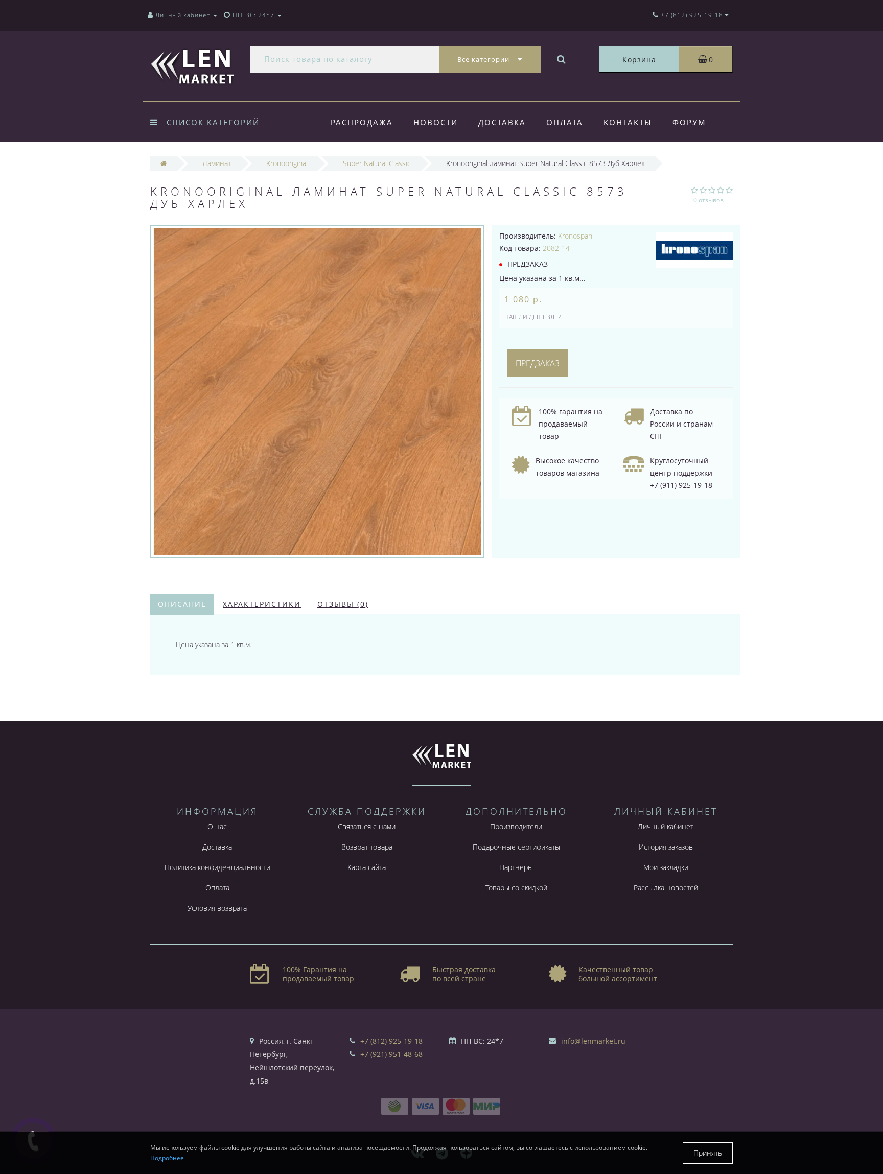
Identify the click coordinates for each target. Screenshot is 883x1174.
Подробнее (167, 1158)
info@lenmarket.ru (593, 1041)
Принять (707, 1153)
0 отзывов (708, 200)
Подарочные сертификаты (516, 847)
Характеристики (262, 604)
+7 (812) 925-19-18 (391, 1041)
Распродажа (362, 122)
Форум (689, 122)
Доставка (502, 122)
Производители (516, 826)
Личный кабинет (665, 826)
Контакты (627, 122)
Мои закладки (665, 867)
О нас (217, 826)
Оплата (564, 122)
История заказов (666, 847)
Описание (182, 604)
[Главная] (163, 163)
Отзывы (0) (342, 604)
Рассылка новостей (666, 888)
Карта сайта (366, 867)
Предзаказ (538, 363)
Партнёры (516, 867)
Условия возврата (217, 908)
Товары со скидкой (516, 888)
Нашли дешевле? (532, 317)
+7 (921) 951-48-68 (391, 1054)
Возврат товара (366, 847)
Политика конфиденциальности (217, 867)
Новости (435, 122)
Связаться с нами (367, 826)
